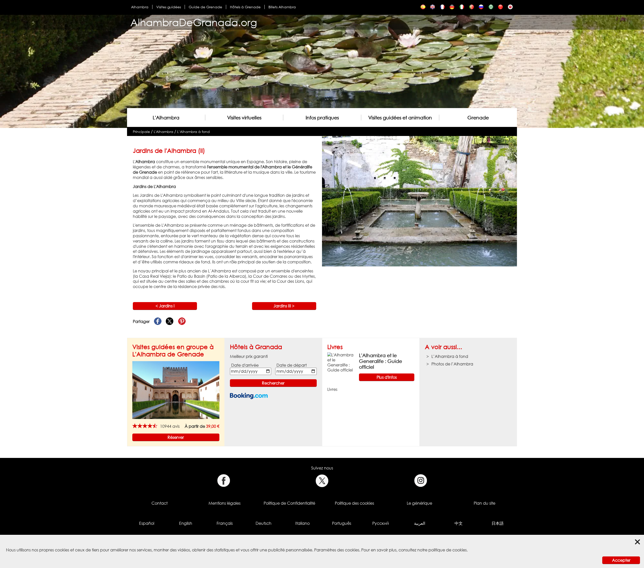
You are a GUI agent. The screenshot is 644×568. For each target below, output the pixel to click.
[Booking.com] (249, 396)
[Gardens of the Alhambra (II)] (432, 8)
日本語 (498, 523)
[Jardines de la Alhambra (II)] (423, 8)
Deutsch (263, 523)
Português (341, 523)
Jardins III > (284, 305)
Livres (335, 346)
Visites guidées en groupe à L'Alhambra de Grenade (173, 350)
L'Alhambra (166, 117)
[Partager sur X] (170, 321)
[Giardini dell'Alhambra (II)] (461, 8)
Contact (159, 503)
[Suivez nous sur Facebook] (223, 480)
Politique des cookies (354, 503)
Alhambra (139, 7)
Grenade (478, 117)
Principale (141, 131)
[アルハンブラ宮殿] (510, 8)
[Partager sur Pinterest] (182, 321)
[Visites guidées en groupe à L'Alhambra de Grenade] (175, 389)
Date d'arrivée (245, 365)
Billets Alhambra (282, 7)
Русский (380, 523)
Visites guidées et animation (400, 117)
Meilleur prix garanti (249, 356)
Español (146, 523)
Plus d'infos (387, 377)
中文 (459, 523)
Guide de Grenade (205, 7)
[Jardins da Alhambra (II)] (471, 8)
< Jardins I (165, 305)
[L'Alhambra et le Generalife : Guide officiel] (341, 361)
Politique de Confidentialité (289, 503)
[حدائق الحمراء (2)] (491, 8)
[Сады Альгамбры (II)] (481, 8)
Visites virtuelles (244, 117)
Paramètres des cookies (336, 549)
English (185, 523)
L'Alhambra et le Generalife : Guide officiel (380, 361)
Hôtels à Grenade (245, 7)
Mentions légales (224, 503)
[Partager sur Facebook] (158, 321)
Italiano (302, 523)
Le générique (419, 503)
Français (225, 523)
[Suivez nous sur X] (322, 480)
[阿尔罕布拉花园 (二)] (500, 8)
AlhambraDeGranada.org (193, 22)
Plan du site (484, 503)
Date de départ (291, 365)
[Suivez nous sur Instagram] (420, 480)
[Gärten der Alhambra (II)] (452, 8)
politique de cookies (447, 549)
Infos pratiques (322, 117)
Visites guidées (168, 7)
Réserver (176, 437)
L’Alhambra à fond (193, 131)
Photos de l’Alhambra (452, 363)
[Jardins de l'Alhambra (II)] (442, 8)
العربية (419, 523)
